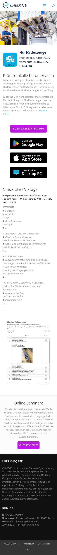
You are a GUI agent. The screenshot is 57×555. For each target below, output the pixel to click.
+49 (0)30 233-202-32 (27, 525)
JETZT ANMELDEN (28, 445)
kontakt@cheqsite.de (27, 521)
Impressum (28, 543)
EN (26, 549)
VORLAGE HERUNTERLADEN (28, 128)
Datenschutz (44, 543)
